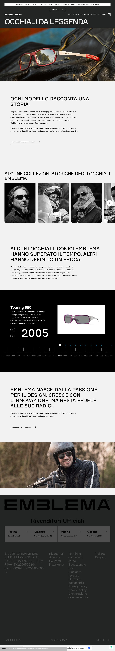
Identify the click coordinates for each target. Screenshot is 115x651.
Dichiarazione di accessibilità (78, 595)
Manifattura (72, 14)
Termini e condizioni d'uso (75, 557)
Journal (103, 14)
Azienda (80, 14)
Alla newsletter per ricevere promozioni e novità (28, 649)
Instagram (58, 640)
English (100, 557)
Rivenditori (56, 553)
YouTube (103, 640)
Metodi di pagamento (76, 580)
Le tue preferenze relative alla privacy (67, 648)
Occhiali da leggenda (91, 14)
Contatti (55, 561)
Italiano (100, 553)
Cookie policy (77, 590)
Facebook (12, 640)
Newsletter (56, 564)
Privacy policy (77, 586)
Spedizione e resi (77, 566)
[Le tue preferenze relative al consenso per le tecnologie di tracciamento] (111, 647)
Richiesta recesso (74, 573)
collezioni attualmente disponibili (34, 413)
